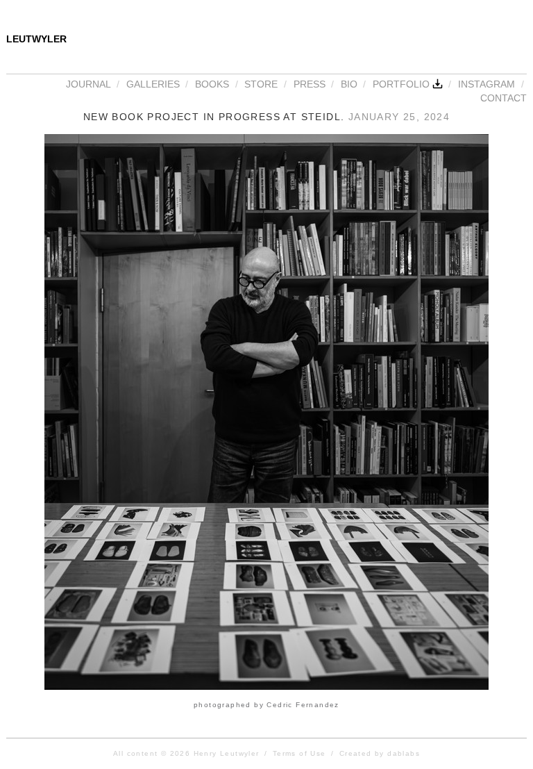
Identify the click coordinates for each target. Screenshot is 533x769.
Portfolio (402, 84)
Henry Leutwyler (227, 753)
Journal (88, 84)
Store (261, 84)
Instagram (486, 84)
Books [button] (212, 84)
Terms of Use (299, 753)
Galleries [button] (153, 84)
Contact (503, 98)
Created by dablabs (379, 753)
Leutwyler (36, 38)
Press (309, 84)
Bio (349, 84)
